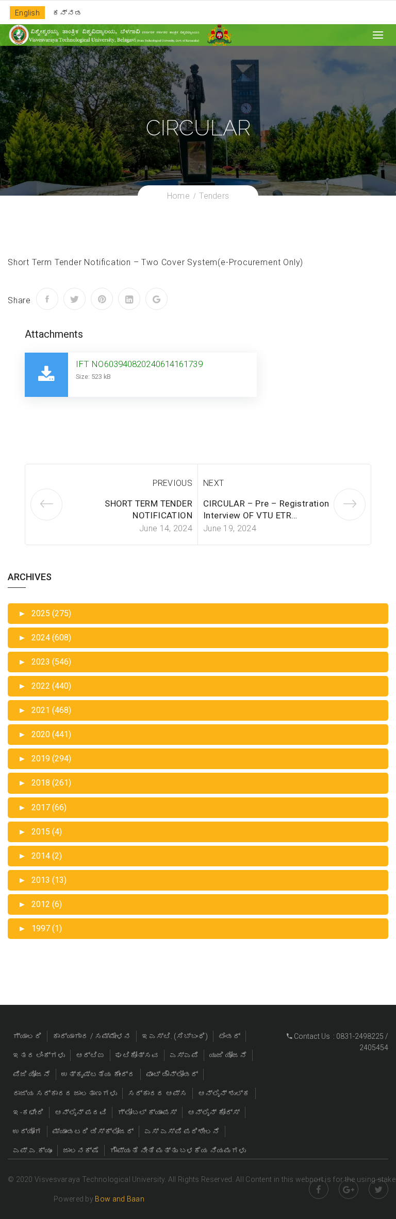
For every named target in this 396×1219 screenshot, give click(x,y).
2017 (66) (42, 807)
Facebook (318, 1189)
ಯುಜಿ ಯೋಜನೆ (228, 1055)
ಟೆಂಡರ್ (229, 1036)
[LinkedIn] (129, 299)
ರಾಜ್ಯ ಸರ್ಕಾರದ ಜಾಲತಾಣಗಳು (65, 1093)
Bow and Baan (119, 1199)
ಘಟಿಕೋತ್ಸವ (137, 1055)
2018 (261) (44, 783)
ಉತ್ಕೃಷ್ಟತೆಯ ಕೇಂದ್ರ (98, 1074)
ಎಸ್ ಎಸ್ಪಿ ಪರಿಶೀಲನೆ (182, 1131)
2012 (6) (40, 904)
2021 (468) (44, 710)
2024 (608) (44, 637)
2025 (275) (44, 613)
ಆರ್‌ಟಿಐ (90, 1055)
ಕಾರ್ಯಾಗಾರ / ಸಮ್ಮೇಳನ (92, 1036)
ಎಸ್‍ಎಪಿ (184, 1055)
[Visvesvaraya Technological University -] (104, 34)
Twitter (378, 1189)
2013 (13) (42, 880)
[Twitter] (74, 299)
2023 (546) (44, 662)
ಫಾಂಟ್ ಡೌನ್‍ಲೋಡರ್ (172, 1074)
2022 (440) (44, 686)
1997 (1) (40, 928)
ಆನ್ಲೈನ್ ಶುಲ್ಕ (224, 1093)
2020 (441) (44, 734)
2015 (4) (40, 832)
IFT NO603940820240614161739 (139, 364)
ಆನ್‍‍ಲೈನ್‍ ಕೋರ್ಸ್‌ (214, 1112)
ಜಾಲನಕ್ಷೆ (81, 1150)
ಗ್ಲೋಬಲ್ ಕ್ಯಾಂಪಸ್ (147, 1112)
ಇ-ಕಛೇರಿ (28, 1112)
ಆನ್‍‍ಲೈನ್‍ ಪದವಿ (81, 1112)
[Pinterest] (102, 299)
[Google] (156, 299)
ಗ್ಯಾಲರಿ (27, 1036)
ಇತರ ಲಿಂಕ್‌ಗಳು (39, 1055)
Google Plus (348, 1189)
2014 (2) (40, 856)
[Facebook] (47, 299)
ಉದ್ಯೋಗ (27, 1131)
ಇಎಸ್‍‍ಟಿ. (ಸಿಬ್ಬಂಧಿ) (175, 1036)
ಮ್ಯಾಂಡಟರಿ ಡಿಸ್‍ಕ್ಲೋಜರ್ (93, 1131)
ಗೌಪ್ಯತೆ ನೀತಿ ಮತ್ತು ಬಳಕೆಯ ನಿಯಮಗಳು (178, 1150)
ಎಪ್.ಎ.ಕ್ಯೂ (32, 1150)
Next (213, 483)
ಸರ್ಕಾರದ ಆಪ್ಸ (157, 1093)
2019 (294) (44, 758)
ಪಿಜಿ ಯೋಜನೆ (32, 1074)
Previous (172, 483)
